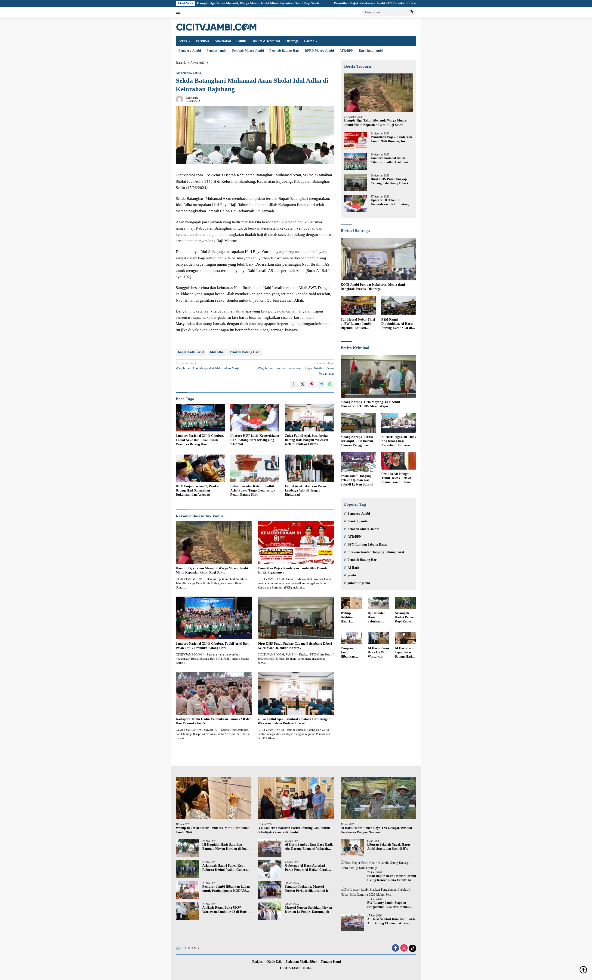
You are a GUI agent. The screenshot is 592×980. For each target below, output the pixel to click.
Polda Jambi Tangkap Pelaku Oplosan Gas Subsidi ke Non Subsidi (357, 480)
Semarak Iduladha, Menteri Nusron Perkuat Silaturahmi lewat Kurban (309, 889)
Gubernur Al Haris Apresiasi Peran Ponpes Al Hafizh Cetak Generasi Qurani (306, 868)
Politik (241, 41)
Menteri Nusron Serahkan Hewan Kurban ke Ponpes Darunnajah (308, 909)
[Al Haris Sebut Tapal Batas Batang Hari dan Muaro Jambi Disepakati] (405, 638)
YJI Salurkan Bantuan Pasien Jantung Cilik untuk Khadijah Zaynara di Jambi (294, 830)
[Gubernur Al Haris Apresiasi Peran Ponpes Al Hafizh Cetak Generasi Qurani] (269, 869)
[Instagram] (404, 948)
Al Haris (353, 567)
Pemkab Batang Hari (284, 50)
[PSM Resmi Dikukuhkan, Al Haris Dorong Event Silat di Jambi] (398, 306)
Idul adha (217, 352)
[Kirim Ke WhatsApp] (330, 384)
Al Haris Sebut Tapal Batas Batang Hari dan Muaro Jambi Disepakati (405, 652)
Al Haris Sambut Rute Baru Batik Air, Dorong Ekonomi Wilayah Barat (309, 847)
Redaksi (257, 961)
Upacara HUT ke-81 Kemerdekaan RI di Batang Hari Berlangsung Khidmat (254, 440)
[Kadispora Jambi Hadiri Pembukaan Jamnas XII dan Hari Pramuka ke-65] (214, 693)
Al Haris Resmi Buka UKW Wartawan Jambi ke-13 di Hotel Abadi (378, 652)
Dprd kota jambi (371, 50)
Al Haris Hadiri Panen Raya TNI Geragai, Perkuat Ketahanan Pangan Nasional (376, 830)
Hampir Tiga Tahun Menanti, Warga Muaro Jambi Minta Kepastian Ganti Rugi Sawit (202, 3)
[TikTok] (412, 948)
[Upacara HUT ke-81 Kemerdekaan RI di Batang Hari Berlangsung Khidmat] (254, 417)
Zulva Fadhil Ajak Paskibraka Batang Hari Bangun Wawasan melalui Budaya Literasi (306, 440)
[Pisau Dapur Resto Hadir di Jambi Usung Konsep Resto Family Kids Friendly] (378, 865)
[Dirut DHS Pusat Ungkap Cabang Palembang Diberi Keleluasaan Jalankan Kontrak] (296, 618)
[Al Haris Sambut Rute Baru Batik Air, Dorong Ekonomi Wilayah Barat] (269, 848)
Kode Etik (274, 961)
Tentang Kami (331, 961)
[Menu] (179, 12)
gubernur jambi (359, 583)
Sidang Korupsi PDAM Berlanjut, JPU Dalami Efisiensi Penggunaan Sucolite (357, 441)
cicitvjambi (191, 97)
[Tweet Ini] (302, 384)
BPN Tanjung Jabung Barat (367, 544)
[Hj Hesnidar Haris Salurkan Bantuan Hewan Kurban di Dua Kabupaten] (378, 603)
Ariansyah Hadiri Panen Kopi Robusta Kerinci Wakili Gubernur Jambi (405, 617)
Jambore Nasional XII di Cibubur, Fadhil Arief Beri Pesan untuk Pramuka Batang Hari (200, 440)
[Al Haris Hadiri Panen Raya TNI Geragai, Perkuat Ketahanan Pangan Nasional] (378, 798)
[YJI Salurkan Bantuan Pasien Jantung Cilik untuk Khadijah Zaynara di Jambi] (296, 798)
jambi (352, 575)
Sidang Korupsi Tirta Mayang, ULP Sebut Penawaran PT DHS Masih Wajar (370, 404)
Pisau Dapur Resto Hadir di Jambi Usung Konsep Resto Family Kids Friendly (391, 878)
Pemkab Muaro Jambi (248, 50)
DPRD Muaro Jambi (319, 50)
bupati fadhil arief (191, 352)
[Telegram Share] (321, 384)
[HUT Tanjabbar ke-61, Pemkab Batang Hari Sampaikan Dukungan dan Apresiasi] (200, 468)
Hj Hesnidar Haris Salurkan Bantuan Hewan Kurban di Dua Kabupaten (376, 617)
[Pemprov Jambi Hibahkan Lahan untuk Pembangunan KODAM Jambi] (351, 638)
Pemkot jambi (217, 50)
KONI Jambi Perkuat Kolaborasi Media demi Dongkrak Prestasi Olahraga (373, 287)
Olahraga (292, 41)
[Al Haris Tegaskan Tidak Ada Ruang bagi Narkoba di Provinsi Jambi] (398, 423)
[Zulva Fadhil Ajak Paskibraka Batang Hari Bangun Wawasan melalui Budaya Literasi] (309, 417)
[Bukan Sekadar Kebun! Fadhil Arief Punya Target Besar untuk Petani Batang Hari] (254, 468)
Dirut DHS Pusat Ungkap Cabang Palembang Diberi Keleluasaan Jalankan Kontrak (295, 645)
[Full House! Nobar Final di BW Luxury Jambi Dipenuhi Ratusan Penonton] (358, 306)
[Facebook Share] (293, 384)
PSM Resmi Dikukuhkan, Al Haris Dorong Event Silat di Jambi (397, 324)
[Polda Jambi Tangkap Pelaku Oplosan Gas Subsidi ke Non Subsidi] (358, 462)
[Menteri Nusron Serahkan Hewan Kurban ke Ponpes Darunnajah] (269, 911)
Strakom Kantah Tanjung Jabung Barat (376, 552)
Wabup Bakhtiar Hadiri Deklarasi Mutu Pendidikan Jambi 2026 (349, 617)
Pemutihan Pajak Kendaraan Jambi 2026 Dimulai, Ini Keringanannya (327, 3)
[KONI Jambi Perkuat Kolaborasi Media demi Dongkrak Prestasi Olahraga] (378, 259)
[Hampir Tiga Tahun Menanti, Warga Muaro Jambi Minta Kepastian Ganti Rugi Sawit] (214, 542)
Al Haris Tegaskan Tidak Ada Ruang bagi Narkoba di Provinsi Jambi (398, 441)
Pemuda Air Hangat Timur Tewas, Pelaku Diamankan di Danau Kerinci (396, 478)
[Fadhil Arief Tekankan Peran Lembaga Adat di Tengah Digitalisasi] (309, 468)
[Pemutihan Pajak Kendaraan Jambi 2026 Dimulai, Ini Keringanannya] (296, 542)
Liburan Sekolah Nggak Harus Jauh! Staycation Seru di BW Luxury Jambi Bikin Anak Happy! (391, 847)
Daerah (309, 41)
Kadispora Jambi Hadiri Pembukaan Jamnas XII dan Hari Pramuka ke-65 (213, 721)
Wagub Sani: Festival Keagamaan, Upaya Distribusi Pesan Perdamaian (296, 368)
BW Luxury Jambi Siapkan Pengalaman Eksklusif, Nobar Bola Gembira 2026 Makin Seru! (390, 905)
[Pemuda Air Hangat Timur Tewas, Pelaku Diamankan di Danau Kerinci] (398, 461)
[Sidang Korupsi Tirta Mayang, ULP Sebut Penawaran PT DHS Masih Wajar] (378, 376)
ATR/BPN (346, 50)
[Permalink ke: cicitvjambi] (179, 99)
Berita (183, 41)
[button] (411, 12)
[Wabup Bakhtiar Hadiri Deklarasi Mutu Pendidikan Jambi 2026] (351, 603)
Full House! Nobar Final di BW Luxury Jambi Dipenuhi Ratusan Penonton (358, 324)
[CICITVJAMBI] (216, 26)
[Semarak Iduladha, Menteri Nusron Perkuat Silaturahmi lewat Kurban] (269, 890)
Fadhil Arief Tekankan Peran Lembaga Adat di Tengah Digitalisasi (305, 490)
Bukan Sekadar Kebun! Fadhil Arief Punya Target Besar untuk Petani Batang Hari (252, 490)
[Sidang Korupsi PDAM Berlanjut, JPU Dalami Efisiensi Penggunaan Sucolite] (358, 423)
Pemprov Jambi (190, 50)
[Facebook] (395, 948)
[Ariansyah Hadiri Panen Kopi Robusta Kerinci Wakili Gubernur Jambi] (405, 603)
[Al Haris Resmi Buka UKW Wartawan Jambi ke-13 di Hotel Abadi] (378, 638)
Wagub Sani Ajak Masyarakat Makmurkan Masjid (208, 365)
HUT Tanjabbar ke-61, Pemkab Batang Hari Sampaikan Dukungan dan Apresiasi (198, 490)
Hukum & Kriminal (265, 41)
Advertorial (223, 41)
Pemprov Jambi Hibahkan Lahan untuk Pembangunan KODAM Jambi (351, 652)
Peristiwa (202, 41)
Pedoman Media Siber (301, 961)
